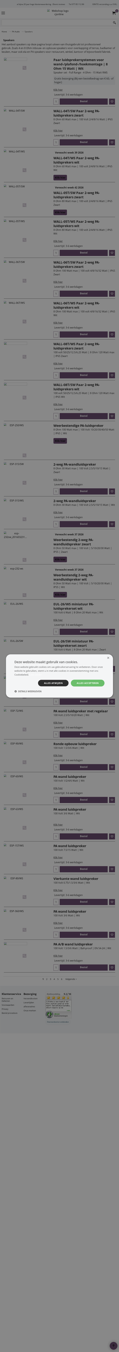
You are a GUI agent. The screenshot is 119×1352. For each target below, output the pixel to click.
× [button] (108, 658)
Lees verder (35, 674)
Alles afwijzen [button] (53, 682)
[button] (28, 691)
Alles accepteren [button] (88, 682)
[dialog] (59, 676)
